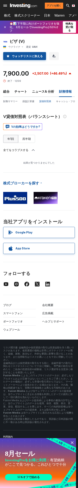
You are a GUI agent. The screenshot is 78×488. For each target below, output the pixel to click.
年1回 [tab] (10, 138)
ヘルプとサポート (53, 321)
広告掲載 (47, 313)
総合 (6, 91)
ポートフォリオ (13, 321)
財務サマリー (10, 101)
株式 (7, 15)
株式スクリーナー (27, 15)
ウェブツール (11, 329)
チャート (20, 91)
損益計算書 (28, 101)
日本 (47, 15)
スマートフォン (13, 313)
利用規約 (8, 436)
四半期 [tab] (26, 138)
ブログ (7, 305)
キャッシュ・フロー (67, 101)
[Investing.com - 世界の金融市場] (23, 5)
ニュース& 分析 (43, 91)
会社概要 (47, 305)
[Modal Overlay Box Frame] (38, 463)
